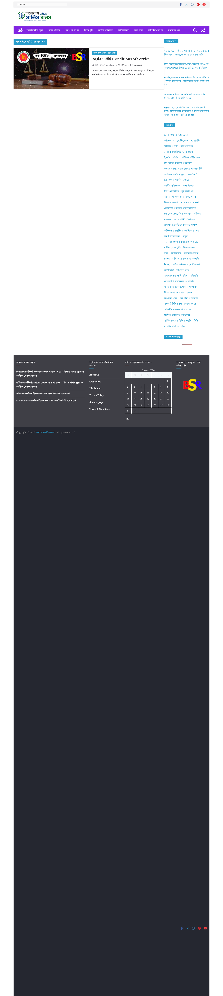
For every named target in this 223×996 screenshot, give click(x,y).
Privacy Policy (96, 395)
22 (168, 399)
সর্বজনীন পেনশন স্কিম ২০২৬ (177, 309)
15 (168, 393)
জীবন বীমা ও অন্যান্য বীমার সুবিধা (180, 197)
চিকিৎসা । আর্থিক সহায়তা (176, 180)
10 (135, 393)
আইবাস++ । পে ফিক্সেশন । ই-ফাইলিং (182, 141)
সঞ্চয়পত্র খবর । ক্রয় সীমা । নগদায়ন (181, 298)
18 (141, 399)
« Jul (127, 419)
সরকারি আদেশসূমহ (35, 30)
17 (134, 399)
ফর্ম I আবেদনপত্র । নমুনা (176, 236)
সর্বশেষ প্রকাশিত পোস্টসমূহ (177, 315)
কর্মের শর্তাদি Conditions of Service (121, 59)
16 (128, 399)
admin (111, 65)
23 (128, 405)
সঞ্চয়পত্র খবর (174, 30)
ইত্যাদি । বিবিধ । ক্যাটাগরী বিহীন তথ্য (182, 157)
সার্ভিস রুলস (123, 30)
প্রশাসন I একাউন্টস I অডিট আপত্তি (180, 225)
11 (141, 393)
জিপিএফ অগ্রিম (72, 30)
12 (148, 393)
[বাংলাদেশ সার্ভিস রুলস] (20, 30)
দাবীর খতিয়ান (54, 30)
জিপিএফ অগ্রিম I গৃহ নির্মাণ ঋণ (179, 191)
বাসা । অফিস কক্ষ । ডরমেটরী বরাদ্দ (181, 253)
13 (155, 393)
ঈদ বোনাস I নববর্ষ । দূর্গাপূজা (178, 163)
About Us (94, 375)
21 (161, 399)
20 (155, 399)
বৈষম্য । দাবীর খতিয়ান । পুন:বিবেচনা (182, 264)
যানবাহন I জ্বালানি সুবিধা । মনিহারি (181, 276)
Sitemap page (96, 402)
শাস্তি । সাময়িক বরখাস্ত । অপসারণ (180, 287)
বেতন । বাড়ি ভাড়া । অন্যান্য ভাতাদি (181, 259)
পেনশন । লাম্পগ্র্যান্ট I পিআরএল (179, 219)
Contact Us (95, 382)
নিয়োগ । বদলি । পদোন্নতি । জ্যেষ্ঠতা (181, 202)
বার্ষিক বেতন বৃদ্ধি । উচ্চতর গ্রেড (179, 247)
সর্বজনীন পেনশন (155, 30)
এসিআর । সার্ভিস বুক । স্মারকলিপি (180, 174)
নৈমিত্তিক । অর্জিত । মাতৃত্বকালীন (180, 208)
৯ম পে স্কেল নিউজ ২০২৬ (176, 135)
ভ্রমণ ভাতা (138, 30)
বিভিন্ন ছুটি (88, 30)
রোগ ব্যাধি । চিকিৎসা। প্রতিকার (179, 281)
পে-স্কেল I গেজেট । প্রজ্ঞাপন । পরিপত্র (182, 214)
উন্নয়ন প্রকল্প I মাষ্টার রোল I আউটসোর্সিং (183, 169)
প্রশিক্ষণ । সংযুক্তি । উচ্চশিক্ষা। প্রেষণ (182, 231)
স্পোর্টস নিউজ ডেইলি (174, 326)
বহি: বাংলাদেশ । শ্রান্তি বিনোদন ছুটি (181, 242)
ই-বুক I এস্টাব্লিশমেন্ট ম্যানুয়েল (178, 152)
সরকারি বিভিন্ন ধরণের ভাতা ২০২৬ (180, 304)
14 (161, 393)
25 (141, 405)
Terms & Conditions (99, 409)
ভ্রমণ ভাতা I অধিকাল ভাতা (177, 270)
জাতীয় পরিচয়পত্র (105, 30)
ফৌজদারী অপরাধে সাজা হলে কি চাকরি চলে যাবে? (48, 393)
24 (135, 405)
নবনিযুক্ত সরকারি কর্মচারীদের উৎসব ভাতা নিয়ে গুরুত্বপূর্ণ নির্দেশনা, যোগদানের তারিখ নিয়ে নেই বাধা (186, 81)
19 (148, 399)
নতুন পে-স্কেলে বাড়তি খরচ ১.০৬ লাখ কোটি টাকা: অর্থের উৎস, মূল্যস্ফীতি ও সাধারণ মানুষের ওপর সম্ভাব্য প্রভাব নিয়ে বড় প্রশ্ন (186, 111)
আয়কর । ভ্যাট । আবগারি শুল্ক (178, 146)
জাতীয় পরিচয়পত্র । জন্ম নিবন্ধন (179, 186)
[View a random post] (203, 30)
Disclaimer (95, 388)
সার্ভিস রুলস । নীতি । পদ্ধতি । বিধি (104, 53)
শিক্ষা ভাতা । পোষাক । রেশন (178, 292)
